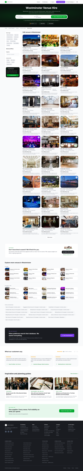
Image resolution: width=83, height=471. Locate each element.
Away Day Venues (8, 450)
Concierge (46, 429)
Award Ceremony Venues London (28, 456)
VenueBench (58, 429)
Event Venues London (8, 454)
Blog (57, 427)
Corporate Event (9, 39)
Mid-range (13, 60)
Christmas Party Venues (27, 444)
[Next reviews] (77, 352)
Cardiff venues (50, 456)
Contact (57, 433)
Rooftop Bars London (26, 448)
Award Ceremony (10, 34)
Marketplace (46, 427)
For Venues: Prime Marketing (49, 430)
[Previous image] (24, 40)
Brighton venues (45, 456)
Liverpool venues (45, 454)
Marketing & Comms (35, 430)
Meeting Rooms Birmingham (59, 452)
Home (6, 28)
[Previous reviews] (75, 352)
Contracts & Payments (24, 429)
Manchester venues (45, 444)
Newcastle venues (45, 458)
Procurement (34, 426)
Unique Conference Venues (9, 444)
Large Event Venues (26, 458)
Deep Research (61, 1)
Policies (57, 435)
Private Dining (12, 41)
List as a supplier (47, 435)
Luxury (13, 62)
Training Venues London (9, 452)
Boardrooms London (26, 452)
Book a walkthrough (23, 433)
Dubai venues (69, 446)
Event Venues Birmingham (59, 450)
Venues (38, 1)
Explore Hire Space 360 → (67, 410)
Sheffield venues (50, 462)
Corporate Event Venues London (28, 454)
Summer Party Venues (8, 446)
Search (53, 1)
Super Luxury (9, 64)
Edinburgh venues (45, 448)
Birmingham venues (45, 446)
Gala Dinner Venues (8, 456)
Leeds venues (50, 450)
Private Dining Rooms (8, 448)
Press (57, 432)
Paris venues (69, 444)
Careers (57, 430)
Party (8, 41)
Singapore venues (70, 450)
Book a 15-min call (69, 252)
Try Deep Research (12, 75)
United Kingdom (11, 28)
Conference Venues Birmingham (60, 448)
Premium (8, 62)
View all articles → (74, 373)
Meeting (15, 39)
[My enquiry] (77, 2)
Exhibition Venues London (9, 458)
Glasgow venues (45, 452)
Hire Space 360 (23, 426)
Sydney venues (69, 452)
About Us (57, 426)
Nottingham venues (45, 460)
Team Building (16, 43)
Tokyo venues (69, 448)
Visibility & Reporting (23, 430)
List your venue (47, 433)
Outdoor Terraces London (9, 462)
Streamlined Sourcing (24, 427)
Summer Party (9, 43)
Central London (23, 28)
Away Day (16, 34)
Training (8, 45)
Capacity (8, 51)
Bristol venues (44, 450)
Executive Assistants (35, 429)
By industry (22, 432)
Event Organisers (35, 427)
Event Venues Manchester (59, 444)
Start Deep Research (68, 335)
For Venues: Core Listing (48, 432)
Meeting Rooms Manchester (59, 446)
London (17, 28)
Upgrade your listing (71, 429)
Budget (8, 60)
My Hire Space (71, 1)
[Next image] (39, 40)
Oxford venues (44, 462)
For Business (45, 1)
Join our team (70, 426)
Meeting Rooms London (27, 450)
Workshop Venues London (27, 460)
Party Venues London (26, 446)
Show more (49, 237)
